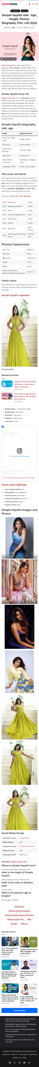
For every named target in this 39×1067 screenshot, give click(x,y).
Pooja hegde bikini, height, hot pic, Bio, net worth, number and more (28, 1000)
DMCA (24, 1057)
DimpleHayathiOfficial (27, 846)
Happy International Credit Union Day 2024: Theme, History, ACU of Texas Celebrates (10, 998)
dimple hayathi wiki (9, 65)
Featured (24, 11)
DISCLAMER (23, 1054)
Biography (20, 907)
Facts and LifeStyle (14, 484)
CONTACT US (17, 1057)
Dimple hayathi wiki (19, 862)
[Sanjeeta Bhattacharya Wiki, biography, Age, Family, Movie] (28, 942)
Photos (25, 924)
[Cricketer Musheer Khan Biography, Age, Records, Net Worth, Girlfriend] (10, 965)
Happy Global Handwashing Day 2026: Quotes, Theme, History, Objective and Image (25, 384)
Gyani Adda (9, 27)
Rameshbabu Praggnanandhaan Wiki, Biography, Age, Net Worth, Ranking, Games (25, 396)
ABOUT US (15, 1054)
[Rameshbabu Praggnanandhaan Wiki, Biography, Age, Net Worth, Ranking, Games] (7, 396)
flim (29, 920)
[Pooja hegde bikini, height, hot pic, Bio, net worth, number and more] (28, 989)
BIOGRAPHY (15, 11)
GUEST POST (6, 1054)
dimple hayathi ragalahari (16, 295)
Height (14, 924)
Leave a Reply (19, 1010)
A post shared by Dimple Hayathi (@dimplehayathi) (19, 478)
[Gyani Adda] (9, 4)
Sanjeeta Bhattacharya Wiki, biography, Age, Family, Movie (28, 951)
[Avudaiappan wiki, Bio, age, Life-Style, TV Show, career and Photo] (28, 964)
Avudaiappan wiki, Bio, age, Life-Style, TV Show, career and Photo (28, 974)
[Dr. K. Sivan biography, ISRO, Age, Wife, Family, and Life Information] (10, 941)
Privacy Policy (33, 1054)
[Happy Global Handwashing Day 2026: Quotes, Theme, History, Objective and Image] (7, 383)
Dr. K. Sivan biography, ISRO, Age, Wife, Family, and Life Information (10, 951)
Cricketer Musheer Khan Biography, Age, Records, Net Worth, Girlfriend (9, 975)
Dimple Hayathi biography (20, 911)
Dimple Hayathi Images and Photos (19, 915)
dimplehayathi (25, 838)
